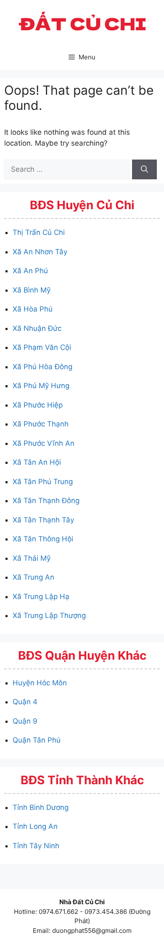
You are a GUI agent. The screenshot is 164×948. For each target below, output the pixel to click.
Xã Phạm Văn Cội (42, 347)
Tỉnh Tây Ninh (36, 845)
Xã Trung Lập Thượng (49, 615)
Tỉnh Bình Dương (41, 807)
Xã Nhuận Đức (37, 328)
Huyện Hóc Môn (40, 683)
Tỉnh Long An (35, 826)
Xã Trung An (33, 577)
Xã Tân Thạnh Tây (43, 520)
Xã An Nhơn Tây (40, 252)
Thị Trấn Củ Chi (39, 232)
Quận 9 (25, 721)
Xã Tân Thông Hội (43, 539)
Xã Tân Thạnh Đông (46, 500)
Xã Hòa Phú (33, 309)
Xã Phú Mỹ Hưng (41, 385)
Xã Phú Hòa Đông (42, 366)
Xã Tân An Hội (37, 462)
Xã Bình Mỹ (31, 290)
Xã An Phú (30, 270)
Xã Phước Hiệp (38, 405)
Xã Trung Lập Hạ (41, 596)
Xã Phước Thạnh (41, 424)
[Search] (144, 170)
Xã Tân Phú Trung (43, 481)
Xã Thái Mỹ (31, 558)
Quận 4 (25, 702)
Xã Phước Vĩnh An (43, 443)
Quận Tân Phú (37, 740)
